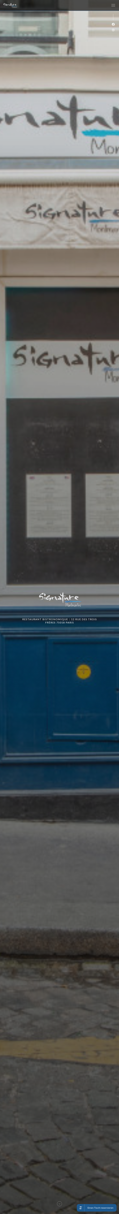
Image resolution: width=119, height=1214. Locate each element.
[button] (113, 5)
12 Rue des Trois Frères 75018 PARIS (71, 621)
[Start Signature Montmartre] (10, 5)
